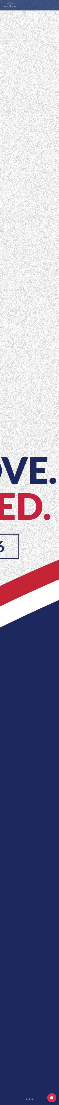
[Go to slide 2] (31, 1099)
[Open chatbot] (51, 1097)
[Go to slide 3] (34, 1099)
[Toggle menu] (52, 5)
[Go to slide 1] (27, 1099)
